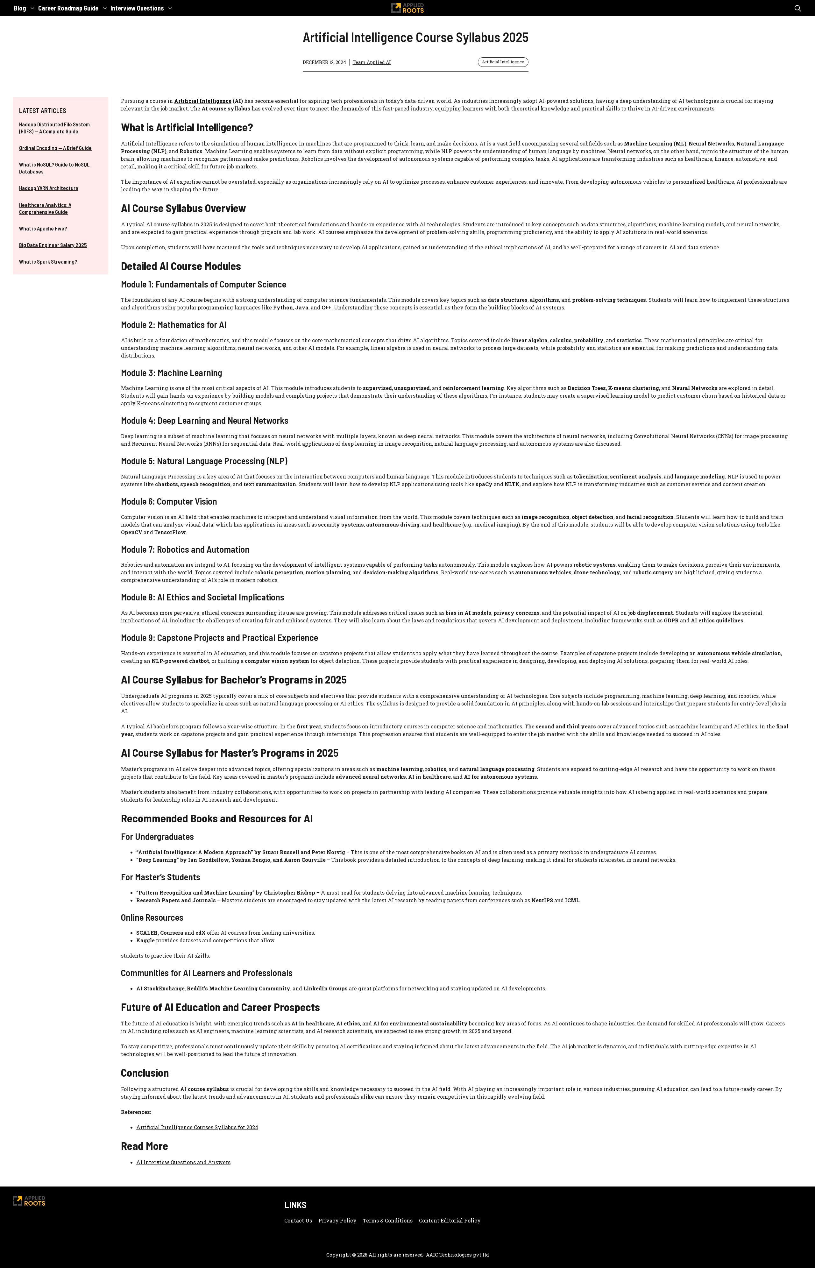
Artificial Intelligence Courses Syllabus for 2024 (197, 1127)
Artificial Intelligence (503, 62)
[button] (797, 8)
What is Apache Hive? (43, 228)
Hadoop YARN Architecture (48, 188)
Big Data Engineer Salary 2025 (53, 245)
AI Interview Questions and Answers (183, 1162)
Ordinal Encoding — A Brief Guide (55, 148)
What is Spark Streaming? (48, 261)
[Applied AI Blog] (407, 8)
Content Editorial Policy (450, 1220)
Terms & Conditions (388, 1220)
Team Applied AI (372, 62)
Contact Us (298, 1220)
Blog (20, 8)
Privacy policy (337, 1220)
